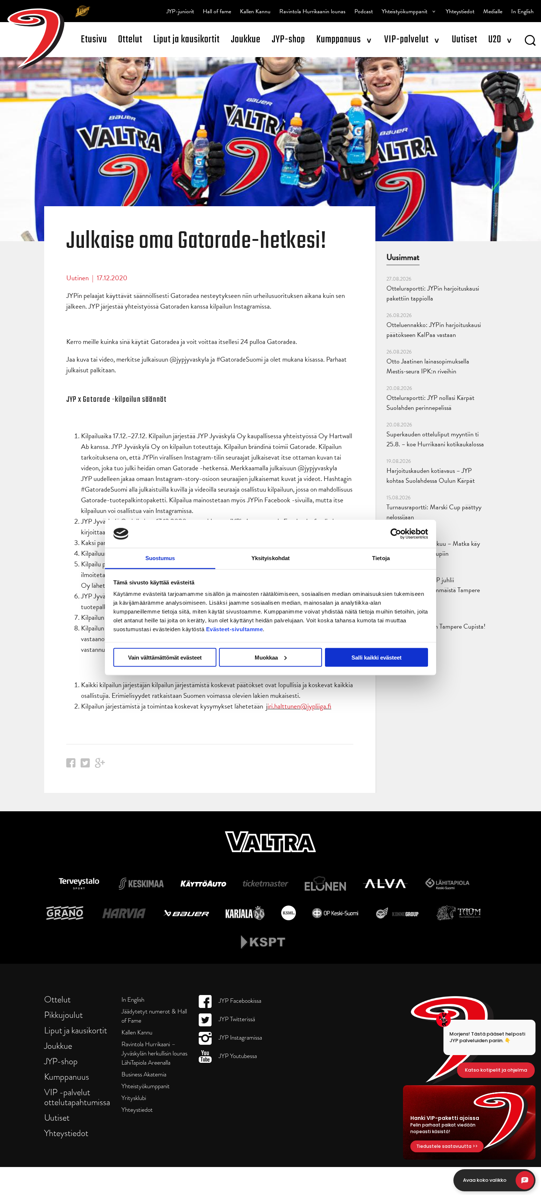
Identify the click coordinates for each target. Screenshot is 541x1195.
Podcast (363, 11)
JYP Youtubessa (237, 1056)
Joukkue (246, 40)
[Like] (70, 765)
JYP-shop (288, 40)
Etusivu (94, 40)
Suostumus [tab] (160, 558)
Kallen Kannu (255, 11)
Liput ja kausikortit (186, 40)
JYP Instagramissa (239, 1037)
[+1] (100, 765)
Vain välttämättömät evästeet (165, 657)
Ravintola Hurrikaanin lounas (312, 11)
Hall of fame (217, 11)
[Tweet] (85, 765)
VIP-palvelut (406, 40)
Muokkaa (266, 657)
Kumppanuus (338, 40)
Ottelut (130, 40)
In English (522, 11)
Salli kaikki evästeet (376, 657)
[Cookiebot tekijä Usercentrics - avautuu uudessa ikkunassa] (396, 533)
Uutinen (77, 278)
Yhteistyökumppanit (404, 11)
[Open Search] (530, 41)
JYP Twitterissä (236, 1019)
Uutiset (464, 40)
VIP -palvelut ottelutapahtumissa (77, 1097)
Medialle (492, 11)
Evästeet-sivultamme (234, 629)
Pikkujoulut (63, 1014)
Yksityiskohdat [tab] (270, 558)
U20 (494, 40)
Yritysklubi (133, 1098)
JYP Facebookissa (239, 1000)
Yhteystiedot (460, 11)
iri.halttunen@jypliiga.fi (299, 706)
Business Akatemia (143, 1074)
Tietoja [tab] (381, 558)
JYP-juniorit (180, 11)
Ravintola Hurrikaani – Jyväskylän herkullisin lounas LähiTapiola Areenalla (154, 1053)
